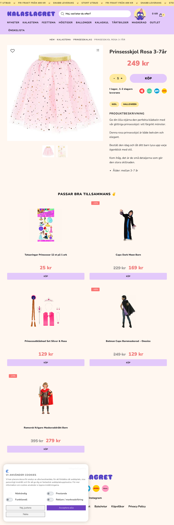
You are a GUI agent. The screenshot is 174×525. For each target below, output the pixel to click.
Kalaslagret (31, 14)
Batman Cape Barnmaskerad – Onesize (128, 341)
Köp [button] (46, 276)
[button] (98, 50)
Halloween (129, 104)
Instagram (95, 498)
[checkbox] (9, 493)
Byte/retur (100, 506)
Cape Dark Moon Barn (128, 254)
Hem (52, 39)
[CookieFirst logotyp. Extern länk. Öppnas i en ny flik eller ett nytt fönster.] (7, 471)
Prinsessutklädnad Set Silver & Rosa (46, 341)
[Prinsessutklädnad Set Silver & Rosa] (45, 311)
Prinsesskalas (82, 39)
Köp (148, 78)
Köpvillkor (117, 506)
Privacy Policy (137, 506)
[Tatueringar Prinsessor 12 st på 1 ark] (45, 225)
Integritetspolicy (77, 468)
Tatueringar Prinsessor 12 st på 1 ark (46, 254)
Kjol (114, 104)
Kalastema (64, 39)
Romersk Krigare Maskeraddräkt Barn (46, 427)
